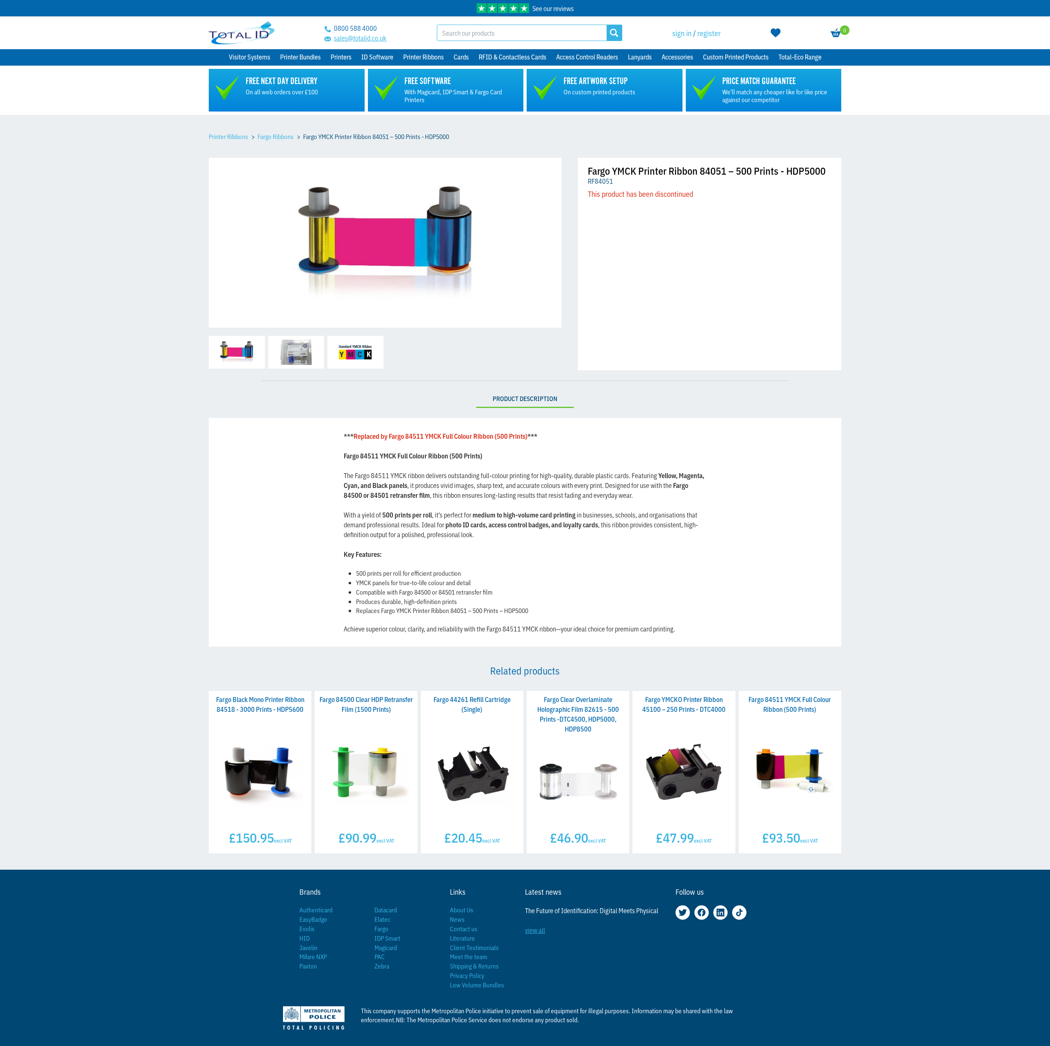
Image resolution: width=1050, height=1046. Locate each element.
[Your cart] (836, 32)
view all (535, 929)
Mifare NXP (313, 956)
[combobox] (522, 32)
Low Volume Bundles (477, 984)
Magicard (385, 947)
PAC (379, 956)
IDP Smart (387, 938)
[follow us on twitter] (683, 912)
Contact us (463, 928)
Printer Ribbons (228, 136)
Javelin (308, 947)
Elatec (382, 919)
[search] (614, 33)
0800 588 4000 (355, 27)
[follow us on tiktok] (739, 912)
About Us (461, 909)
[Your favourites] (776, 33)
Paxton (308, 966)
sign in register (696, 32)
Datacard (385, 909)
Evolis (307, 928)
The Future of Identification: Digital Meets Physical (591, 910)
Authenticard (316, 909)
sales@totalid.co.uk (360, 37)
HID (304, 938)
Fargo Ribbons (276, 136)
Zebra (381, 966)
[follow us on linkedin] (720, 912)
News (457, 919)
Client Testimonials (474, 947)
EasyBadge (313, 919)
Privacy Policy (467, 975)
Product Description (525, 398)
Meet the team (468, 956)
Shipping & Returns (474, 966)
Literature (462, 938)
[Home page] (241, 33)
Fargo (381, 928)
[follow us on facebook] (701, 912)
